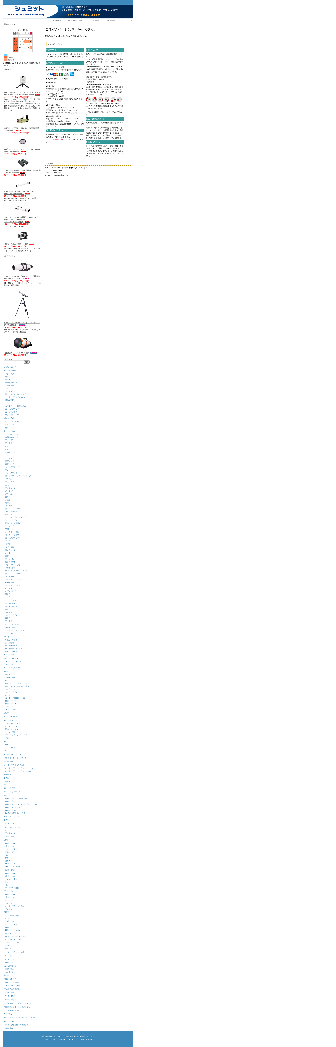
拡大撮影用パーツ (11, 996)
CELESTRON (10, 843)
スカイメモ (9, 612)
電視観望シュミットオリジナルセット (18, 1007)
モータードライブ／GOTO (15, 397)
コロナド (8, 861)
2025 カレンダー (12, 986)
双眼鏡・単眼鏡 (11, 628)
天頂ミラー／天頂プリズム (15, 406)
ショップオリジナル (12, 827)
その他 (7, 544)
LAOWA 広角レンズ (12, 801)
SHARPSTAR (9, 418)
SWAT (6, 713)
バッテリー (9, 588)
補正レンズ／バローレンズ (15, 394)
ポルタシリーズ (11, 491)
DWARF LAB (9, 1021)
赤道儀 (7, 380)
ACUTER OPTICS (11, 658)
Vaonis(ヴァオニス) (12, 792)
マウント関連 (10, 732)
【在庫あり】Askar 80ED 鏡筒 (16, 353)
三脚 (7, 529)
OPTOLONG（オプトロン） (15, 937)
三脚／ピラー (10, 452)
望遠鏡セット (10, 488)
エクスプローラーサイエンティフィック (19, 1003)
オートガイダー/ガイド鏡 (14, 952)
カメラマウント (11, 689)
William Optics (11, 717)
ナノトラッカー (11, 646)
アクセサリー (10, 440)
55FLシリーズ (10, 701)
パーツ (7, 695)
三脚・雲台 (9, 969)
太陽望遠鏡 (9, 385)
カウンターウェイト (13, 585)
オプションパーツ (12, 415)
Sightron (9, 921)
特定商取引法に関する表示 (75, 1037)
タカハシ (7, 446)
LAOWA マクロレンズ (13, 807)
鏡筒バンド (9, 464)
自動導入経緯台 (11, 383)
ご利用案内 (95, 21)
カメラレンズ (10, 972)
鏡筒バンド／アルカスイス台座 (17, 686)
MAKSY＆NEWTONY (12, 652)
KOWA (6, 778)
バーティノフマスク (13, 726)
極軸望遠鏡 (9, 400)
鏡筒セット (9, 675)
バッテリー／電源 (12, 532)
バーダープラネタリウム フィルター (19, 771)
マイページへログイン (75, 21)
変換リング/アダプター (14, 729)
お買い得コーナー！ (12, 367)
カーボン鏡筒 (10, 677)
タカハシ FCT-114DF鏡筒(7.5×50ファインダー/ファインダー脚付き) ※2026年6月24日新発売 (28, 219)
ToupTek (8, 1014)
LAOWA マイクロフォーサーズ (17, 798)
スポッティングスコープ (14, 630)
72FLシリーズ (10, 707)
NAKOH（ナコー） (11, 655)
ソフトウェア (9, 959)
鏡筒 (7, 377)
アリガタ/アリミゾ (12, 723)
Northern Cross (11, 720)
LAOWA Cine (10, 810)
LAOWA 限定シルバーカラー (16, 813)
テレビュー (8, 761)
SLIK (6, 785)
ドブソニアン (10, 374)
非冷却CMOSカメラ (12, 434)
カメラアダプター (12, 412)
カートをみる (56, 21)
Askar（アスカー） (12, 422)
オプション (9, 482)
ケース (7, 403)
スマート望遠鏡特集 (12, 1010)
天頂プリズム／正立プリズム (16, 571)
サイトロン (8, 637)
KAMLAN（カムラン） (12, 816)
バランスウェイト (12, 473)
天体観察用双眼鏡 (12, 915)
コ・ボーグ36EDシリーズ (15, 698)
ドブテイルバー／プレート (15, 565)
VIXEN (7, 918)
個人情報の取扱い (59, 139)
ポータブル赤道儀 (12, 888)
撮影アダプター (11, 562)
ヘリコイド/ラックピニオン (16, 683)
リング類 (8, 479)
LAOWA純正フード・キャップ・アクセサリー (22, 804)
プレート (8, 470)
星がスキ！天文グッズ (12, 983)
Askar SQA (10, 425)
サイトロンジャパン (13, 942)
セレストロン (9, 547)
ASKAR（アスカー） (13, 867)
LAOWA (7, 795)
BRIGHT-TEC (9, 788)
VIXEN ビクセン (12, 852)
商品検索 (8, 360)
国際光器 (7, 774)
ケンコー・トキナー (12, 600)
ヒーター (7, 949)
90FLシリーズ (10, 704)
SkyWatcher (10, 846)
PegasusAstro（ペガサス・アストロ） (20, 1018)
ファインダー (10, 391)
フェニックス (10, 665)
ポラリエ (8, 494)
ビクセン (7, 485)
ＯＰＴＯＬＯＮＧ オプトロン (16, 758)
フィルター (9, 443)
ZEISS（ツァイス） (12, 624)
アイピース (9, 388)
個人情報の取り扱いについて (52, 1037)
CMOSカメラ (10, 744)
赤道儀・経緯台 (11, 606)
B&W (5, 820)
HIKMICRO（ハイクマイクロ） (16, 754)
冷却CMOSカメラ (11, 437)
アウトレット (9, 992)
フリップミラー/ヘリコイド (16, 735)
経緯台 (7, 503)
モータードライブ (12, 535)
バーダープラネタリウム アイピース (19, 768)
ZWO (5, 751)
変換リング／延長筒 (13, 523)
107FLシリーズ (11, 710)
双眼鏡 (7, 618)
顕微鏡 (7, 594)
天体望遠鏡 (9, 643)
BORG (6, 671)
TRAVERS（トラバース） (15, 662)
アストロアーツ (10, 824)
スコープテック (10, 1000)
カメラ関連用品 (10, 966)
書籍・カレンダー (11, 979)
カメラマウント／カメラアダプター (19, 476)
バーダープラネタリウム (14, 906)
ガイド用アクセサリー (13, 409)
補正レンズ (9, 461)
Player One (9, 431)
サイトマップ (127, 21)
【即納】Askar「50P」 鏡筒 (16, 244)
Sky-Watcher (10, 371)
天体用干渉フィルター (13, 649)
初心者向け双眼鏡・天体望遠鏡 (16, 1025)
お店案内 (90, 1037)
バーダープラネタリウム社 (14, 765)
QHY (5, 741)
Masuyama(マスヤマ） (13, 668)
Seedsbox (9, 963)
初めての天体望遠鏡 (12, 989)
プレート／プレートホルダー (16, 517)
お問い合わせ (110, 21)
